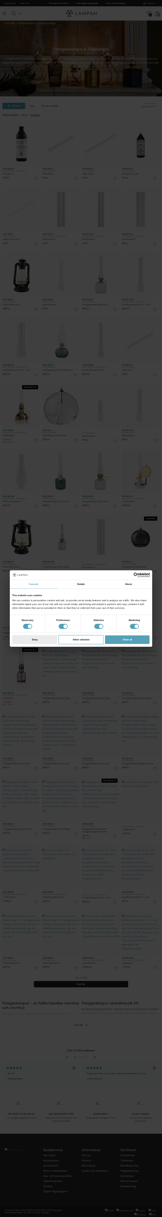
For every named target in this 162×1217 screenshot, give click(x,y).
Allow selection (81, 639)
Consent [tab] (33, 584)
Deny (35, 639)
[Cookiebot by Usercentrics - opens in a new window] (136, 575)
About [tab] (128, 584)
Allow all (127, 639)
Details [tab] (81, 584)
